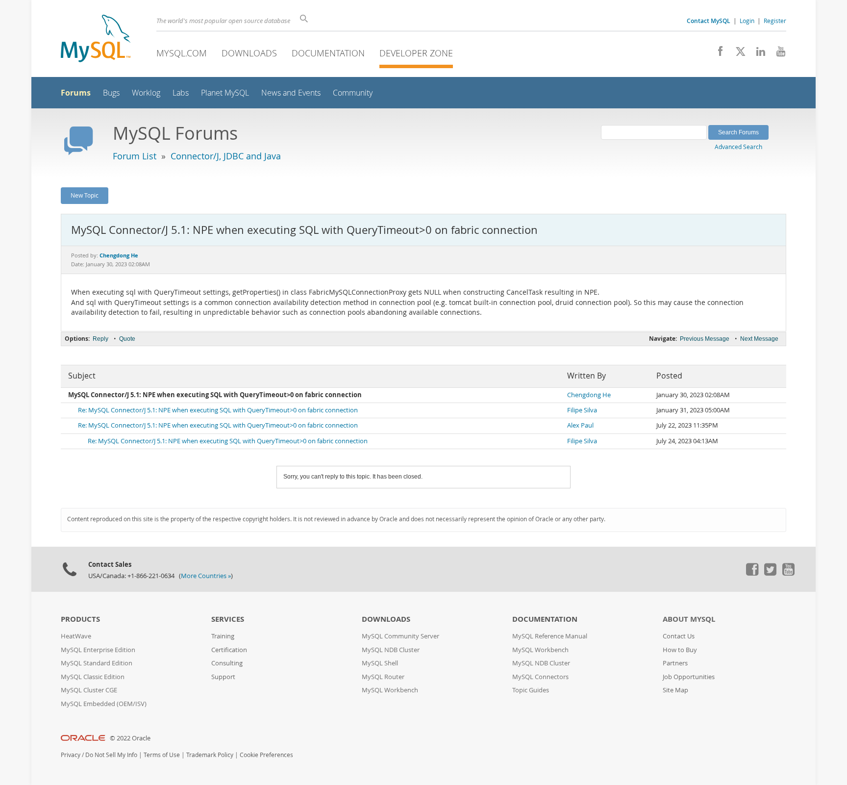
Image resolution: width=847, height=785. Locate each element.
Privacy (70, 755)
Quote (127, 338)
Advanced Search (738, 147)
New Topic (85, 195)
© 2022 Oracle (130, 738)
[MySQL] (95, 39)
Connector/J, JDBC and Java (226, 156)
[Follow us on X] (737, 54)
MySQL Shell (380, 663)
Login (747, 21)
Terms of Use (162, 755)
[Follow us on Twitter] (770, 573)
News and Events (291, 93)
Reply (100, 338)
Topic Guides (530, 690)
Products (80, 619)
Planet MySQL (225, 93)
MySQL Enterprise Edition (98, 650)
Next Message (759, 338)
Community (353, 93)
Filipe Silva (582, 410)
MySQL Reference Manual (549, 636)
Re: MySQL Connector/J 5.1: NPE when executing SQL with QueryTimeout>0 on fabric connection (218, 410)
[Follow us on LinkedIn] (757, 54)
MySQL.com (181, 53)
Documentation (328, 53)
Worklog (146, 93)
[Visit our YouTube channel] (777, 54)
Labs (181, 93)
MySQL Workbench (390, 690)
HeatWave (76, 636)
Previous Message (704, 338)
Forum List (134, 156)
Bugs (111, 93)
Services (227, 619)
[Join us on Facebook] (717, 54)
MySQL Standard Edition (96, 663)
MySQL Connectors (540, 677)
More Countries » (206, 576)
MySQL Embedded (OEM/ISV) (104, 704)
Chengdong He (589, 395)
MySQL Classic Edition (93, 677)
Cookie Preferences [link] (266, 755)
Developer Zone (416, 53)
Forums (76, 92)
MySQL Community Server (400, 636)
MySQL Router (383, 677)
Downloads (249, 53)
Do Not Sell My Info (111, 755)
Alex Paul (580, 425)
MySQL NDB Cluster (391, 650)
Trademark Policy (209, 755)
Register (775, 21)
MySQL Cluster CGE (89, 690)
